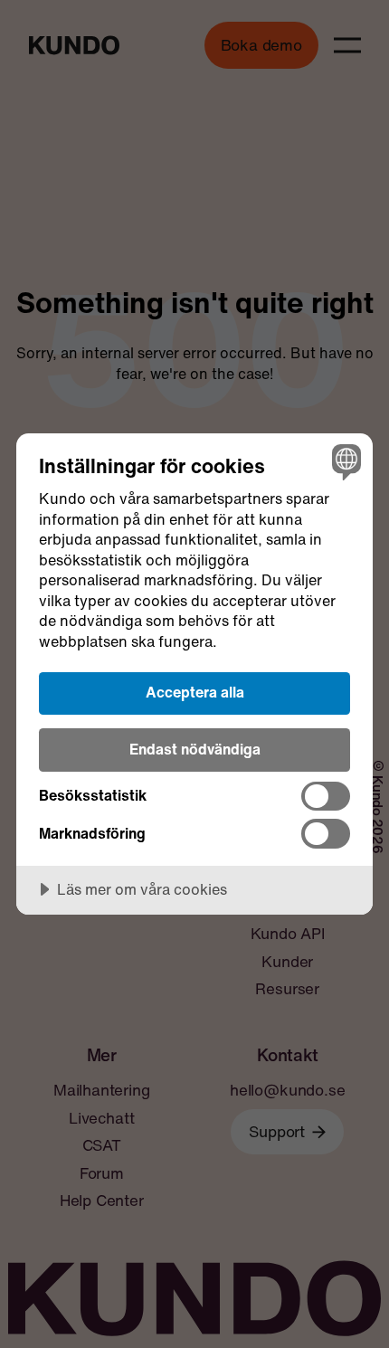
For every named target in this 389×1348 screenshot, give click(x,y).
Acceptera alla (195, 692)
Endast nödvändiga (195, 749)
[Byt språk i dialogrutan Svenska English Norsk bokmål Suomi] (344, 461)
